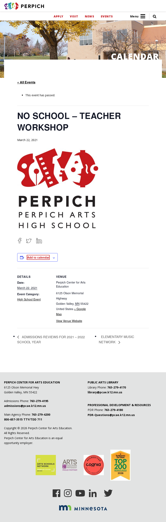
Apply (58, 16)
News (89, 16)
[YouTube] (80, 492)
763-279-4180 (113, 410)
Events (107, 16)
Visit (74, 16)
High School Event (29, 299)
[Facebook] (19, 240)
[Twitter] (28, 240)
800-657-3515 (13, 419)
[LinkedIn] (39, 240)
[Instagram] (68, 492)
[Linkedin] (93, 492)
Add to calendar (38, 257)
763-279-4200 (41, 414)
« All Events (26, 82)
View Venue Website (69, 321)
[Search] (152, 16)
